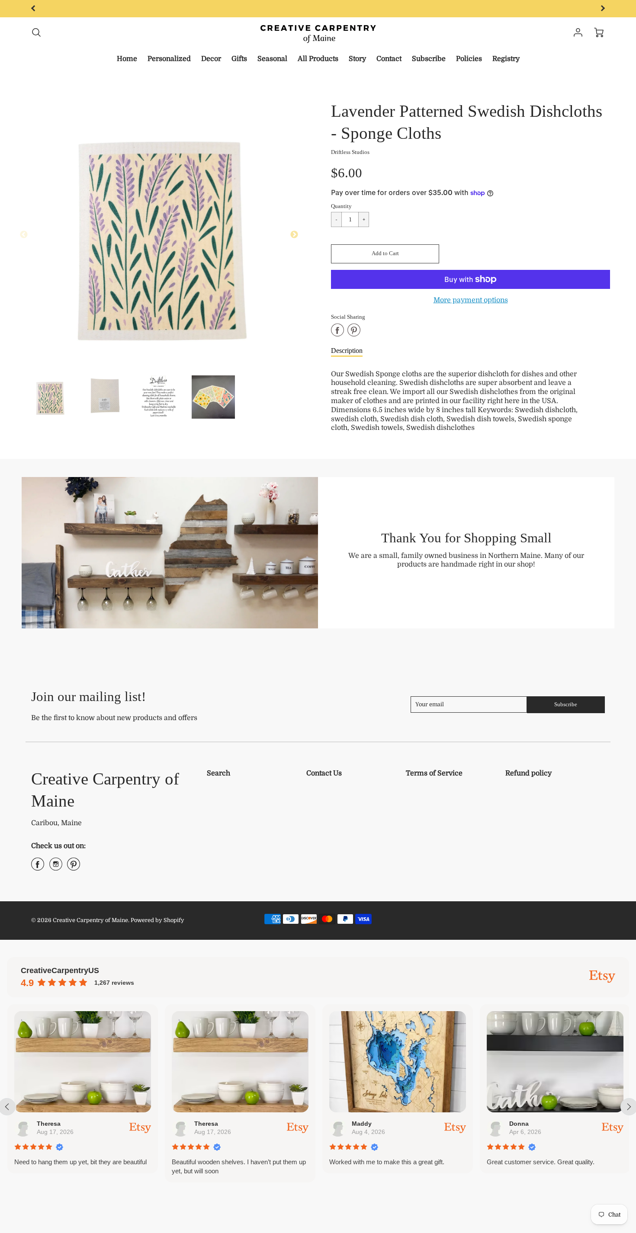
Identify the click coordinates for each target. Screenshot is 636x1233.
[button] (385, 253)
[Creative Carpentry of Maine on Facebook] (37, 867)
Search (218, 773)
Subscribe (429, 59)
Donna (518, 1123)
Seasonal (272, 59)
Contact (389, 59)
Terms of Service (434, 773)
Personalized (169, 59)
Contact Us (324, 773)
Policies (469, 59)
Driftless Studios (350, 152)
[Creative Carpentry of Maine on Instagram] (55, 867)
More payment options (471, 300)
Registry (506, 59)
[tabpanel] (49, 397)
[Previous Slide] (23, 235)
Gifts (239, 59)
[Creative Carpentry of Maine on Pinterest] (73, 867)
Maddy (361, 1123)
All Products (318, 59)
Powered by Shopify (157, 920)
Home (127, 59)
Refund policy (528, 773)
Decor (211, 59)
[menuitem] (126, 59)
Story (357, 59)
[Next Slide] (294, 235)
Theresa (48, 1123)
